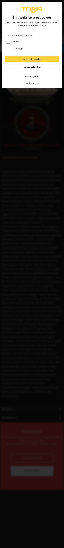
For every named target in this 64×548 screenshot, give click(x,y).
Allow (32, 59)
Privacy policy (32, 76)
